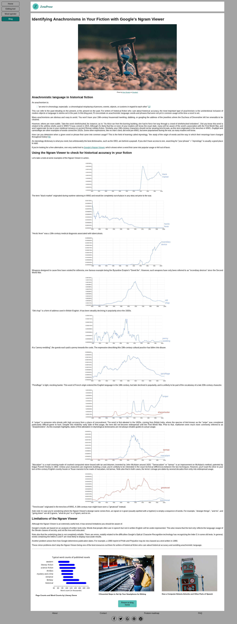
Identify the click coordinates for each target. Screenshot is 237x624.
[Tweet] (120, 618)
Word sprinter (10, 14)
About (54, 613)
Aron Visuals (126, 92)
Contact (103, 613)
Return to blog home (127, 604)
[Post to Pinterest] (134, 618)
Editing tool (10, 9)
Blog (11, 19)
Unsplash (135, 92)
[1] (149, 107)
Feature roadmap (151, 613)
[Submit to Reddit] (140, 618)
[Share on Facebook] (114, 618)
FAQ (200, 613)
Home (10, 4)
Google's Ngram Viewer (94, 147)
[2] (49, 137)
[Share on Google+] (127, 618)
